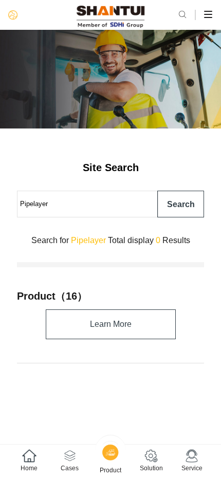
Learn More (111, 324)
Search (181, 204)
